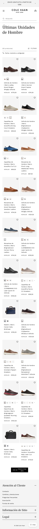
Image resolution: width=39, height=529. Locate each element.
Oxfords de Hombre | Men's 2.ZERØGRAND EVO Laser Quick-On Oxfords (28, 248)
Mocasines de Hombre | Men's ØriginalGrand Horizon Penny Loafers (9, 248)
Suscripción (6, 500)
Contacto (5, 491)
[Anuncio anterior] (4, 3)
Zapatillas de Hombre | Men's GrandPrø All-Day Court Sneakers (10, 125)
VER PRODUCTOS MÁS (19, 470)
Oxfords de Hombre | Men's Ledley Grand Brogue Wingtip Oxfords (10, 86)
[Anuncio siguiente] (35, 3)
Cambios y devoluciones (10, 494)
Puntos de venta (8, 503)
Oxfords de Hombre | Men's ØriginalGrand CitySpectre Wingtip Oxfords (28, 126)
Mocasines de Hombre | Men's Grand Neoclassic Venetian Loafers (10, 206)
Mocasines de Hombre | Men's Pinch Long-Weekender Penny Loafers (27, 166)
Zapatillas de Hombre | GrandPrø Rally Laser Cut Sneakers (27, 453)
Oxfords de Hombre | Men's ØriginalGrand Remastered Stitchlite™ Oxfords (28, 370)
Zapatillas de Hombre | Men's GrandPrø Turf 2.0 (10, 164)
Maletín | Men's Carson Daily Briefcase (9, 327)
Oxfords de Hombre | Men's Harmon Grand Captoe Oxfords (28, 86)
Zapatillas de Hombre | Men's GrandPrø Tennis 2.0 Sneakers (27, 288)
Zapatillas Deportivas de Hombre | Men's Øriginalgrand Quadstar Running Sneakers (10, 412)
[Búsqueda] (3, 18)
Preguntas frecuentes (9, 497)
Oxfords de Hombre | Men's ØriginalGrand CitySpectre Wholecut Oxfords (28, 329)
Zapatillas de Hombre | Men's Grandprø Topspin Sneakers (10, 369)
